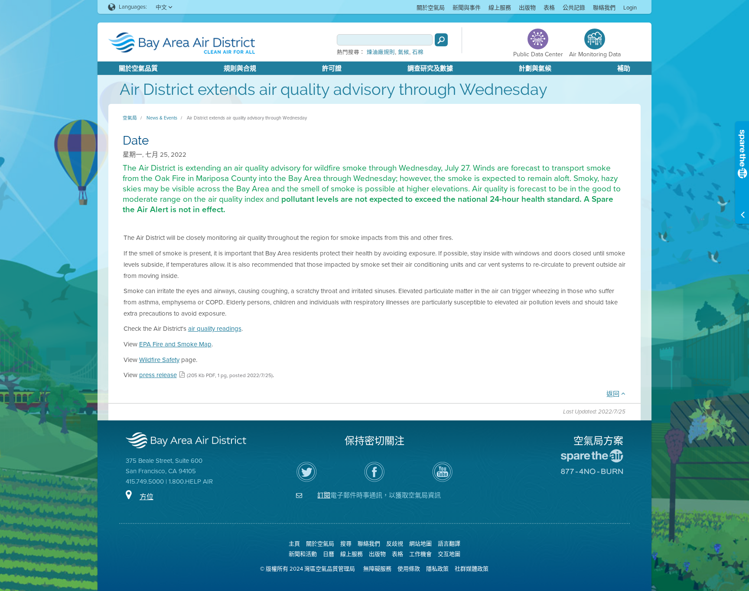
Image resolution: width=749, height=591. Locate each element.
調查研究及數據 (430, 68)
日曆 (328, 554)
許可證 (332, 68)
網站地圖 (420, 543)
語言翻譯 (449, 543)
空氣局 (130, 117)
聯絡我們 (604, 7)
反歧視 (394, 543)
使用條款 (408, 569)
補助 (623, 68)
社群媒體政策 (471, 569)
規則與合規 (240, 68)
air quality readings (214, 328)
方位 (146, 497)
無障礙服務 (377, 569)
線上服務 (499, 7)
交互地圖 (449, 554)
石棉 (417, 52)
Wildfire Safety (159, 360)
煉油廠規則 (381, 52)
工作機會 (420, 554)
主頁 (294, 543)
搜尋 (346, 543)
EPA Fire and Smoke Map (175, 344)
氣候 (403, 52)
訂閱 (323, 495)
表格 (549, 7)
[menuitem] (431, 7)
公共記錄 (574, 7)
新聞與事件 (467, 7)
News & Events (162, 117)
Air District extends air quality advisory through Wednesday (247, 117)
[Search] (441, 39)
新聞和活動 (303, 554)
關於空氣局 (431, 7)
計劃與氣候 (535, 68)
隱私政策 (437, 569)
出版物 (527, 7)
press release (158, 375)
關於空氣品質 (138, 68)
